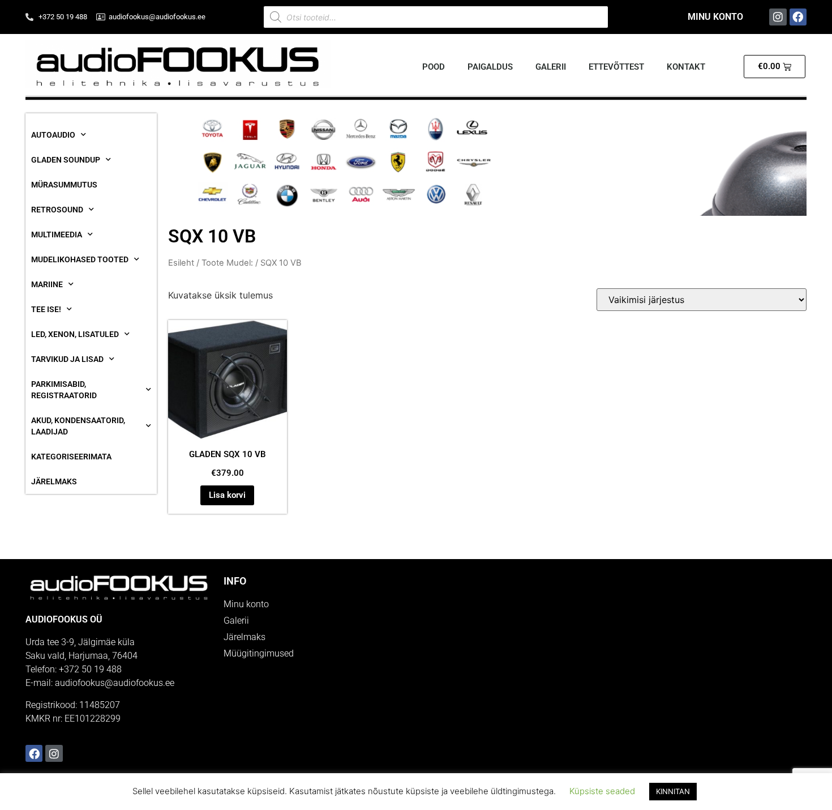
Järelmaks (54, 481)
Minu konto (715, 16)
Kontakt (686, 67)
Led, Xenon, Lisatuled (75, 334)
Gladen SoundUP (65, 159)
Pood (433, 67)
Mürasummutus (64, 184)
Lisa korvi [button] (227, 495)
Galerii (550, 67)
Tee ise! (46, 309)
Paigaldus (490, 67)
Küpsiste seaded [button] (602, 791)
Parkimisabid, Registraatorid (64, 390)
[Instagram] (777, 16)
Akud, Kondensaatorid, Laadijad (78, 426)
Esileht (181, 263)
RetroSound (57, 209)
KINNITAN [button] (673, 791)
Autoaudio (53, 134)
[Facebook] (798, 16)
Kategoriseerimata (71, 456)
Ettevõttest (616, 67)
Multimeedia (56, 234)
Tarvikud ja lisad (67, 359)
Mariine (47, 284)
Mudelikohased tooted (79, 259)
